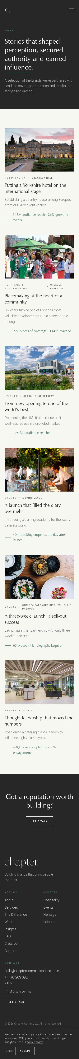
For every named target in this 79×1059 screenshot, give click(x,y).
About (9, 900)
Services (11, 907)
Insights (10, 929)
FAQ (8, 936)
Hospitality (51, 900)
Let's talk (39, 821)
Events (48, 907)
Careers (10, 951)
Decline (9, 1051)
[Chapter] (39, 862)
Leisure (48, 922)
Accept (25, 1051)
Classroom (13, 943)
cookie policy (35, 1042)
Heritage (49, 914)
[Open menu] (71, 9)
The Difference (16, 914)
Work (8, 922)
